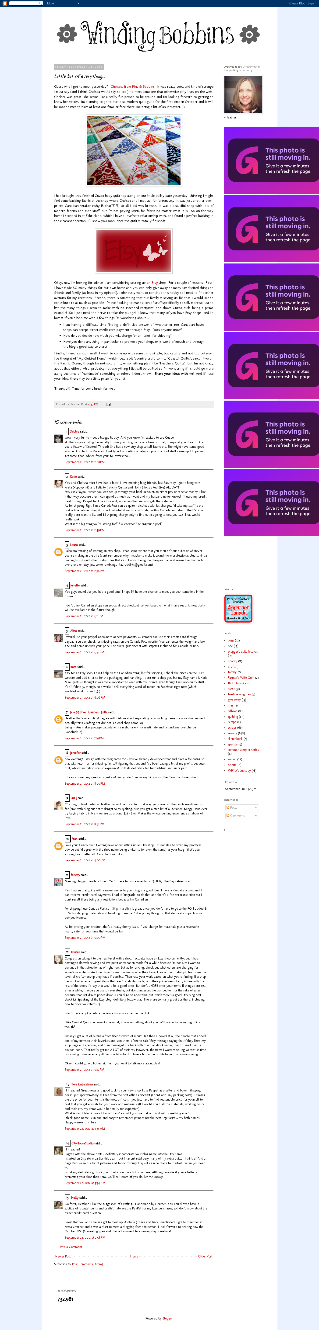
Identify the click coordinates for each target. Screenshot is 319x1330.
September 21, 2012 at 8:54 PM (84, 824)
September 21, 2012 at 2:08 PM (85, 462)
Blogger (168, 1318)
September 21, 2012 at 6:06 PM (85, 698)
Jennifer (75, 753)
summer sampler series (243, 750)
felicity (75, 875)
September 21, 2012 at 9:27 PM (84, 1070)
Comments (237, 816)
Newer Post (63, 1256)
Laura (74, 545)
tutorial (232, 765)
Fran (75, 839)
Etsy (154, 283)
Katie (73, 477)
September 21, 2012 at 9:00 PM (85, 860)
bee (230, 646)
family (232, 672)
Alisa (73, 631)
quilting (233, 717)
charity (232, 661)
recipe (232, 722)
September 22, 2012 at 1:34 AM (85, 1129)
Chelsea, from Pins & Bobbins (133, 86)
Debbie (74, 431)
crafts (232, 666)
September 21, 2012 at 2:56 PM (84, 571)
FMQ (231, 689)
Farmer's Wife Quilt (241, 678)
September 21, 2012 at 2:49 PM (85, 530)
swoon (232, 759)
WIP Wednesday (239, 770)
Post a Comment (71, 1247)
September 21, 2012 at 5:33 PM (84, 652)
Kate (73, 667)
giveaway (234, 700)
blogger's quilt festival (243, 652)
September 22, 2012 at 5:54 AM (85, 1183)
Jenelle (75, 585)
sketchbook (235, 739)
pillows (232, 711)
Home (134, 1256)
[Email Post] (108, 404)
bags (231, 640)
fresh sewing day (239, 694)
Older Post (205, 1256)
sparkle (232, 744)
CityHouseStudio (82, 1143)
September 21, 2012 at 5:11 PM (84, 616)
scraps (232, 728)
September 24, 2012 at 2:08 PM (85, 1238)
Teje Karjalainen (82, 1084)
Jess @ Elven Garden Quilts (88, 712)
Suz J (74, 798)
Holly (74, 1198)
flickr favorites (238, 683)
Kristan (75, 952)
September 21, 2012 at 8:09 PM (85, 784)
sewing (232, 733)
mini (231, 705)
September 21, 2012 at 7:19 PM (84, 738)
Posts (233, 808)
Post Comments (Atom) (87, 1264)
